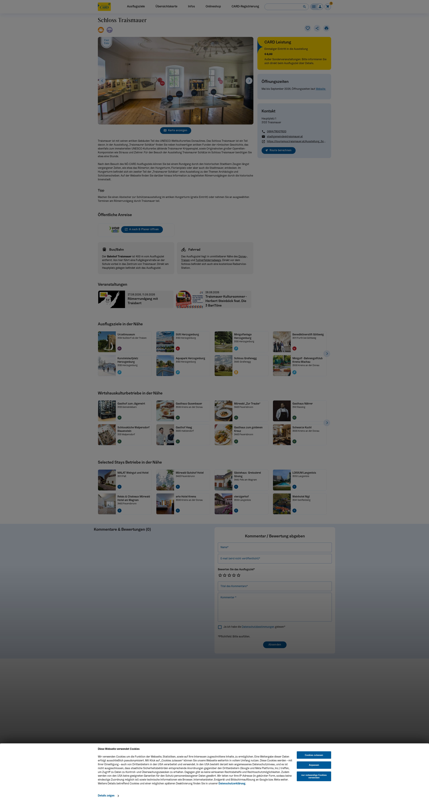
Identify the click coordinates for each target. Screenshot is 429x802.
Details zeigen (106, 795)
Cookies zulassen (314, 755)
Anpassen (314, 765)
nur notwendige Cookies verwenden (314, 776)
